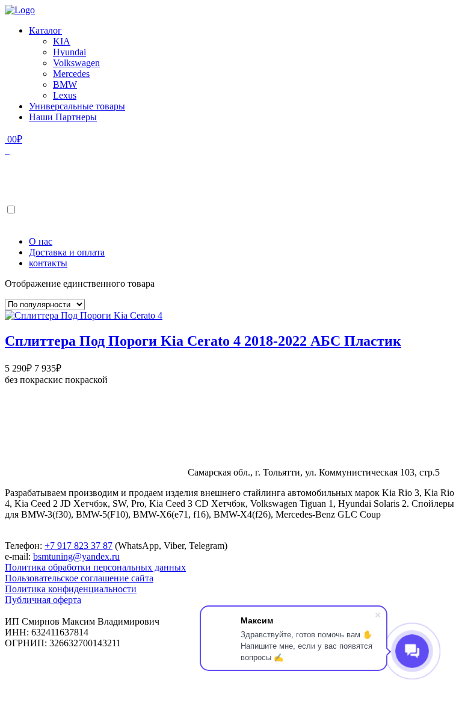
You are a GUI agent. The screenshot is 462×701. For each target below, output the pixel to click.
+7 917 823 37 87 (78, 545)
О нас (40, 241)
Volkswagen (76, 63)
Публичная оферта (43, 600)
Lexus (64, 95)
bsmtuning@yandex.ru (76, 556)
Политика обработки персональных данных (95, 567)
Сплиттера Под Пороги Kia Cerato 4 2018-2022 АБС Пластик (203, 341)
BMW (65, 84)
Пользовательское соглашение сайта (79, 578)
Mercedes (71, 74)
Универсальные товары (77, 106)
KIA (61, 41)
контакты (48, 263)
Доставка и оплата (67, 252)
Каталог (45, 30)
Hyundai (69, 52)
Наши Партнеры (63, 117)
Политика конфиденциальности (71, 589)
